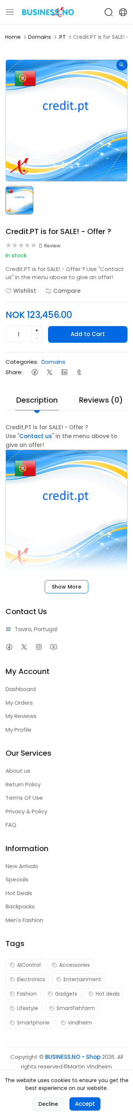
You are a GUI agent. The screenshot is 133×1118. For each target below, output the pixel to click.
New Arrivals (22, 866)
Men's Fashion (24, 920)
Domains (39, 37)
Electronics (31, 979)
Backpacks (20, 906)
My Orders (19, 703)
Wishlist (24, 291)
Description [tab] (37, 400)
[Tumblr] (78, 372)
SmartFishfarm (76, 1008)
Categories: (22, 362)
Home (13, 37)
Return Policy (23, 784)
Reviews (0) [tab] (101, 400)
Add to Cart (88, 334)
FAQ (11, 825)
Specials (17, 879)
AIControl (29, 965)
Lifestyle (27, 1008)
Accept (85, 1104)
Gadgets (66, 993)
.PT (62, 37)
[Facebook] (34, 372)
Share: (14, 372)
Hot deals (108, 993)
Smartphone (33, 1022)
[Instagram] (38, 646)
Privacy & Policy (26, 811)
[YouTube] (53, 646)
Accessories (74, 965)
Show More (66, 586)
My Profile (18, 730)
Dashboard (21, 689)
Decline (48, 1104)
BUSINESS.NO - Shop (72, 1057)
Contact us (35, 436)
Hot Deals (19, 893)
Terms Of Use (24, 798)
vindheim (80, 1022)
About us (18, 771)
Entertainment (82, 979)
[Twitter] (49, 372)
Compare (67, 291)
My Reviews (21, 716)
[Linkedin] (64, 372)
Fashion (27, 993)
